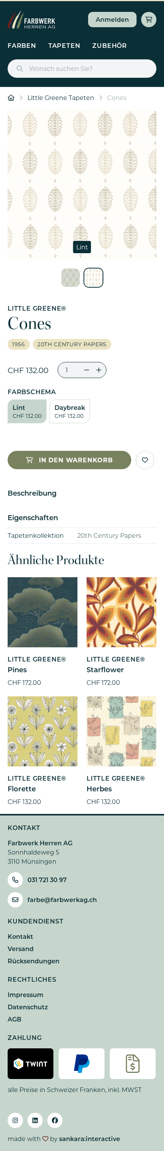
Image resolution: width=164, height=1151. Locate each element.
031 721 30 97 (47, 880)
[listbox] (82, 184)
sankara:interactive (89, 1139)
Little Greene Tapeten (60, 97)
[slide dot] (70, 278)
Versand (21, 949)
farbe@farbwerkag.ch (62, 900)
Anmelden (112, 19)
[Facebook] (55, 1120)
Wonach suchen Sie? (61, 68)
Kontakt (20, 936)
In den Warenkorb (76, 460)
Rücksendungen (33, 961)
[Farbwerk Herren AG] (31, 19)
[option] (82, 184)
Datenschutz (28, 1007)
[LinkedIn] (35, 1120)
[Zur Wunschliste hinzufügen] (145, 460)
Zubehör (109, 45)
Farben (22, 45)
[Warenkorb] (148, 19)
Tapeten (64, 45)
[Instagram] (15, 1120)
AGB (14, 1019)
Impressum (25, 995)
